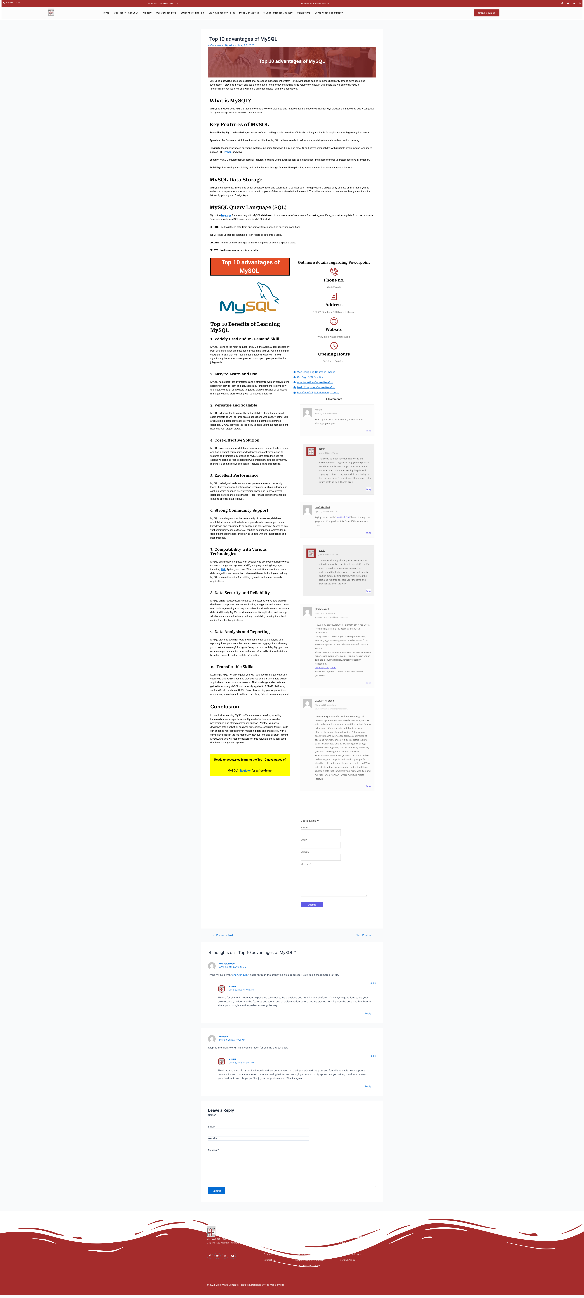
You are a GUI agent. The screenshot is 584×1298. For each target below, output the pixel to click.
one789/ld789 (322, 507)
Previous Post (223, 935)
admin (322, 448)
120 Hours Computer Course (310, 1243)
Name (304, 827)
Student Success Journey (277, 12)
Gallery (147, 12)
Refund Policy (347, 1260)
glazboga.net (322, 609)
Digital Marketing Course (309, 1254)
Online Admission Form (222, 12)
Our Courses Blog (166, 12)
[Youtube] (233, 1256)
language (226, 215)
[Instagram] (225, 1256)
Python (227, 152)
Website (305, 852)
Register (245, 770)
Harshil (319, 409)
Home (106, 12)
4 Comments (215, 45)
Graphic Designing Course (309, 1260)
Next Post (363, 935)
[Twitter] (217, 1256)
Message (306, 864)
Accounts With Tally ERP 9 (309, 1248)
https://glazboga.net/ (325, 667)
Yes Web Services (274, 1284)
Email (304, 839)
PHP (223, 569)
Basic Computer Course (307, 1265)
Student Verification (192, 12)
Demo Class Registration (329, 12)
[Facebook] (210, 1256)
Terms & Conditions (350, 1254)
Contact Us (303, 12)
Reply (368, 430)
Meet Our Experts (249, 12)
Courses (118, 12)
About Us (133, 12)
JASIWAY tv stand (324, 700)
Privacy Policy (348, 1248)
